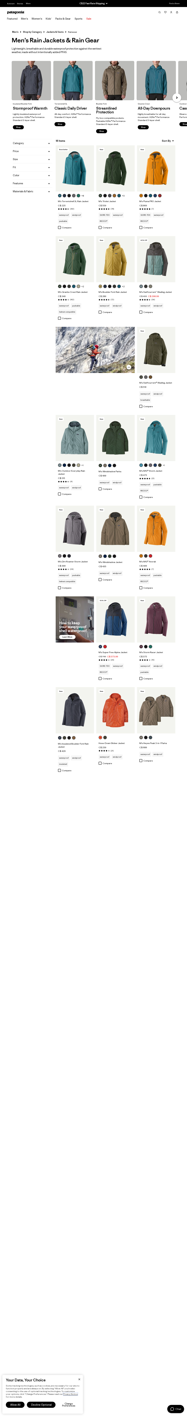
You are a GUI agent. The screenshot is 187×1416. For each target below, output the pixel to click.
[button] (176, 97)
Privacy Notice (70, 1394)
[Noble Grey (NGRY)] (74, 195)
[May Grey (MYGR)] (150, 465)
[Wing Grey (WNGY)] (105, 465)
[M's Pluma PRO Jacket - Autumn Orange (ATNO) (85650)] (156, 168)
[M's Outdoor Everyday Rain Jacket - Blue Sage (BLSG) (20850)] (75, 438)
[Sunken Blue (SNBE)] (69, 556)
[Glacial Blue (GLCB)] (60, 195)
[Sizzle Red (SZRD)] (150, 556)
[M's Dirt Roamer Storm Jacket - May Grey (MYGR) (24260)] (75, 529)
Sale (88, 18)
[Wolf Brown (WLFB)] (150, 377)
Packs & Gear (63, 18)
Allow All (15, 1404)
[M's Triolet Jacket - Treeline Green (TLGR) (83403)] (115, 168)
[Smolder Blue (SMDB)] (64, 195)
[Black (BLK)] (69, 195)
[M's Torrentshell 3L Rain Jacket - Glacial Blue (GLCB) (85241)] (75, 168)
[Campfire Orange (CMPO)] (100, 737)
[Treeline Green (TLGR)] (100, 195)
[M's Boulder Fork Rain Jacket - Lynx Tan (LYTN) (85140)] (115, 259)
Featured (12, 18)
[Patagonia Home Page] (16, 12)
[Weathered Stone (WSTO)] (78, 286)
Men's (24, 18)
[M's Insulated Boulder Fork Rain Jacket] (77, 738)
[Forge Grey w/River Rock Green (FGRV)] (114, 286)
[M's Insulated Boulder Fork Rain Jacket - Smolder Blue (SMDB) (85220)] (75, 710)
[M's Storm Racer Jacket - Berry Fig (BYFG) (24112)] (156, 619)
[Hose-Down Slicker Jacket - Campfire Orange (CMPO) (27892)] (115, 710)
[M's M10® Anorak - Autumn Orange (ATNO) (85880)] (156, 529)
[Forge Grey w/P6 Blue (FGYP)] (109, 195)
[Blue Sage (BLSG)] (141, 286)
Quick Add (75, 186)
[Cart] (177, 12)
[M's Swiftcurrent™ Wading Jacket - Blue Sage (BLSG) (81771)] (156, 259)
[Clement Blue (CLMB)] (155, 195)
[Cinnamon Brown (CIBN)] (114, 195)
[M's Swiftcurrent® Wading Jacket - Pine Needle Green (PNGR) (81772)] (156, 350)
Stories (20, 3)
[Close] (79, 1379)
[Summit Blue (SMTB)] (150, 737)
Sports (78, 18)
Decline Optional (41, 1404)
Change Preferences (68, 1405)
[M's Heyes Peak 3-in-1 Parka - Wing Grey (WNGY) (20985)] (156, 710)
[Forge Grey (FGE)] (146, 286)
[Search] (159, 12)
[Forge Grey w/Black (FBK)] (69, 286)
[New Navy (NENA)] (64, 465)
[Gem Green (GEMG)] (78, 195)
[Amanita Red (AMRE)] (160, 195)
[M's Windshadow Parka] (118, 466)
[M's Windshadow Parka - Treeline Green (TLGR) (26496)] (115, 438)
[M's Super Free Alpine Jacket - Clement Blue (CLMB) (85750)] (115, 619)
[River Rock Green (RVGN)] (150, 286)
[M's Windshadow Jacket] (118, 556)
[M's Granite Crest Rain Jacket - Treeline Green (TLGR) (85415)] (75, 259)
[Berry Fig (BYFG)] (141, 646)
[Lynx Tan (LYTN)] (100, 286)
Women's (37, 18)
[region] (42, 1394)
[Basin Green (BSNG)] (74, 465)
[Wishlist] (165, 12)
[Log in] (171, 12)
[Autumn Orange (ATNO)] (141, 195)
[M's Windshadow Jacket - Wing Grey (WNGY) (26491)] (115, 529)
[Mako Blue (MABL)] (141, 465)
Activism (11, 3)
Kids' (48, 18)
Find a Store (174, 3)
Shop (31, 80)
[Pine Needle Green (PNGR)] (141, 377)
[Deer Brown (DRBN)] (74, 738)
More (28, 3)
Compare (66, 227)
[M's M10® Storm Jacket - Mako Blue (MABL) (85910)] (156, 438)
